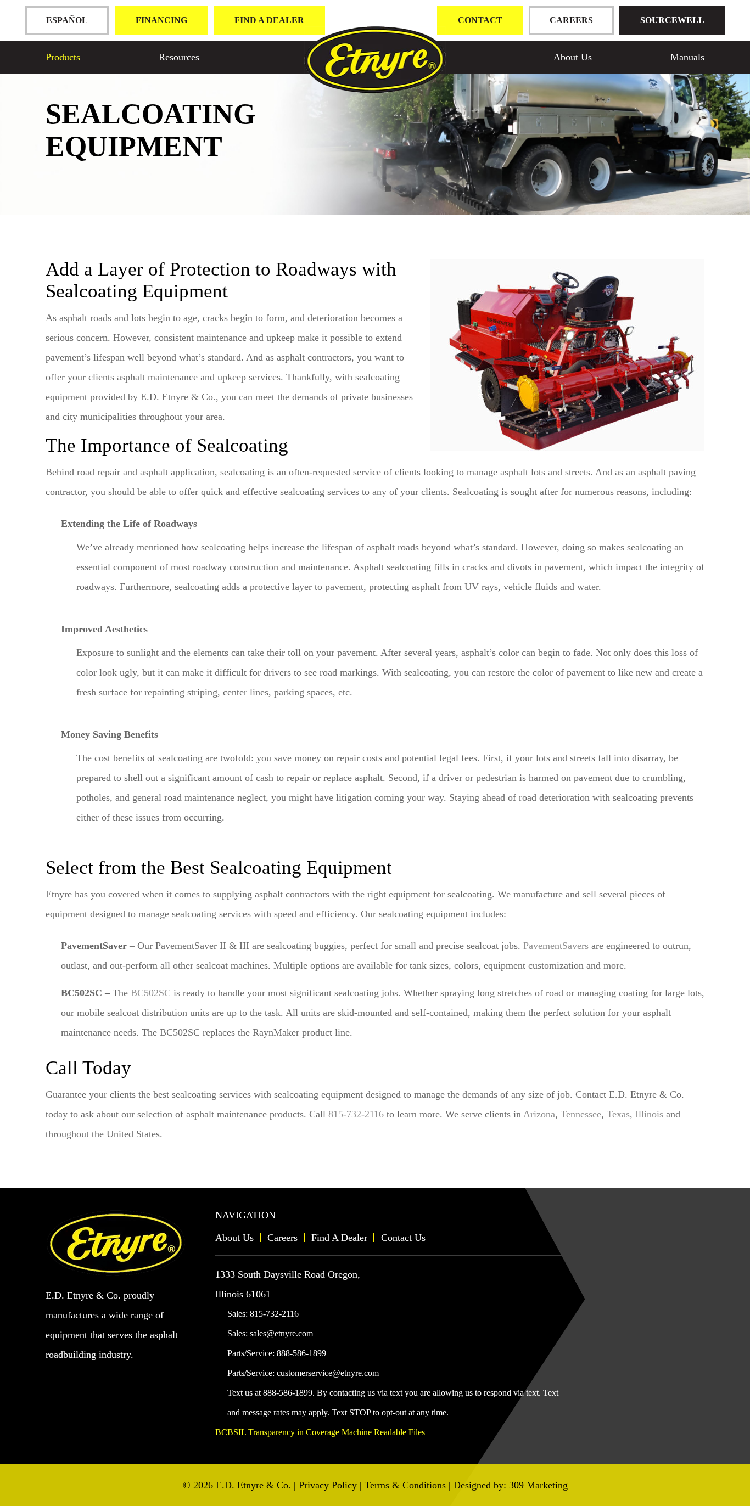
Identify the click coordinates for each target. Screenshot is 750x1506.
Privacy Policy (328, 1485)
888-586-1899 (301, 1353)
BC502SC (151, 992)
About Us (572, 57)
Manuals (687, 57)
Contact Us (403, 1237)
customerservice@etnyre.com (328, 1373)
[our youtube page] (54, 1375)
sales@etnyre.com (281, 1333)
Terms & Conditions (405, 1485)
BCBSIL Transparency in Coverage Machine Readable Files (320, 1432)
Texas (618, 1114)
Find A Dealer (339, 1237)
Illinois (649, 1114)
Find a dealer (269, 20)
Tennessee (581, 1114)
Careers (571, 20)
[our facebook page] (73, 1375)
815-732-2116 (356, 1114)
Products (63, 57)
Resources (179, 57)
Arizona (539, 1114)
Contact (480, 20)
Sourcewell (672, 20)
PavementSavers (556, 945)
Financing (161, 20)
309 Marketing (538, 1485)
